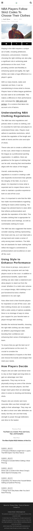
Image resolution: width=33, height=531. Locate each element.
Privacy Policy (14, 505)
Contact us (16, 507)
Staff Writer (6, 19)
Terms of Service (24, 505)
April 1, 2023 (18, 19)
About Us (6, 505)
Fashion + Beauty (7, 448)
